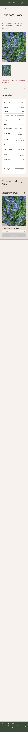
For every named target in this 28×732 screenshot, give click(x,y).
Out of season (14, 235)
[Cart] (26, 3)
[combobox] (14, 231)
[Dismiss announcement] (25, 727)
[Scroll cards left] (22, 182)
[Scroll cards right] (25, 182)
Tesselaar (11, 3)
